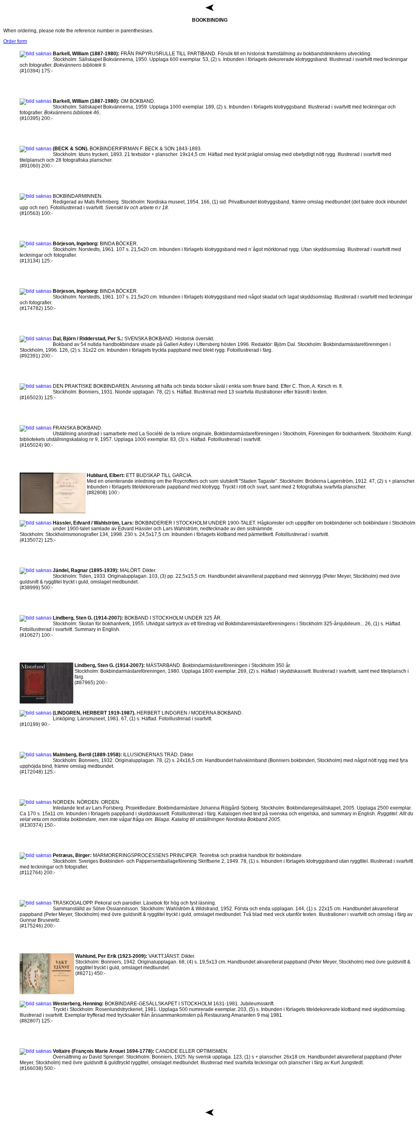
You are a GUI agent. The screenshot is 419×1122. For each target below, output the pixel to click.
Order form (15, 41)
